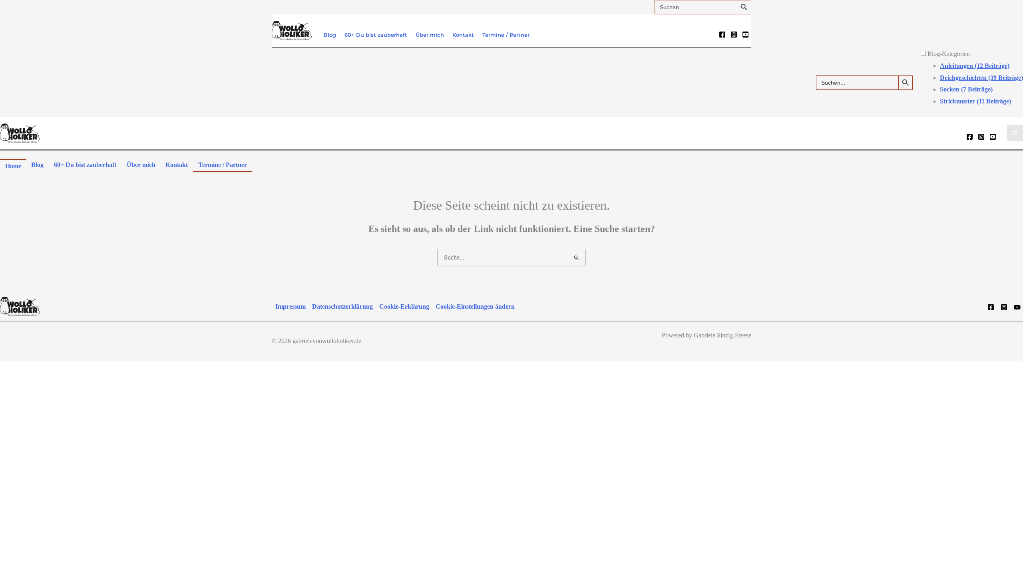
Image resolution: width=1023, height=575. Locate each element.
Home (13, 166)
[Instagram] (733, 34)
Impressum (290, 306)
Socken (966, 89)
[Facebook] (722, 34)
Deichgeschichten (981, 77)
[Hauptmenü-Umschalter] (1015, 133)
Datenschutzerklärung (342, 306)
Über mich (430, 35)
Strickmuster (975, 101)
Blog (330, 35)
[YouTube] (745, 34)
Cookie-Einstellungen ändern (475, 306)
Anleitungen (974, 65)
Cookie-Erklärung (404, 306)
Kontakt (463, 35)
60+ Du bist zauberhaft (375, 35)
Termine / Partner (505, 35)
